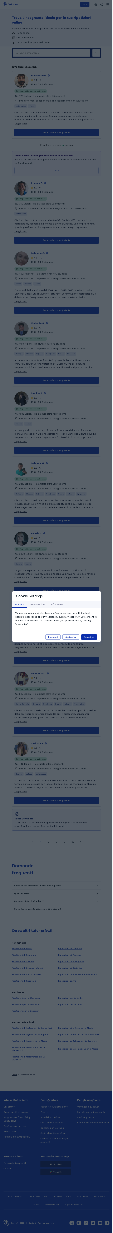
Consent (19, 604)
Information (57, 604)
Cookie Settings (37, 604)
